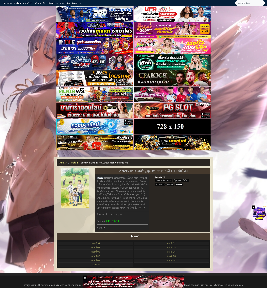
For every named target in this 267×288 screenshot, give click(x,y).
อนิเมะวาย (53, 3)
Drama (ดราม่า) (163, 180)
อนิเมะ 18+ (39, 3)
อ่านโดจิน (65, 3)
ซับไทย (17, 3)
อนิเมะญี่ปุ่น (160, 184)
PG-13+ (179, 184)
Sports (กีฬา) (181, 180)
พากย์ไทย (27, 3)
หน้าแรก (7, 3)
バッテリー (116, 214)
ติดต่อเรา (76, 3)
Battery (107, 177)
